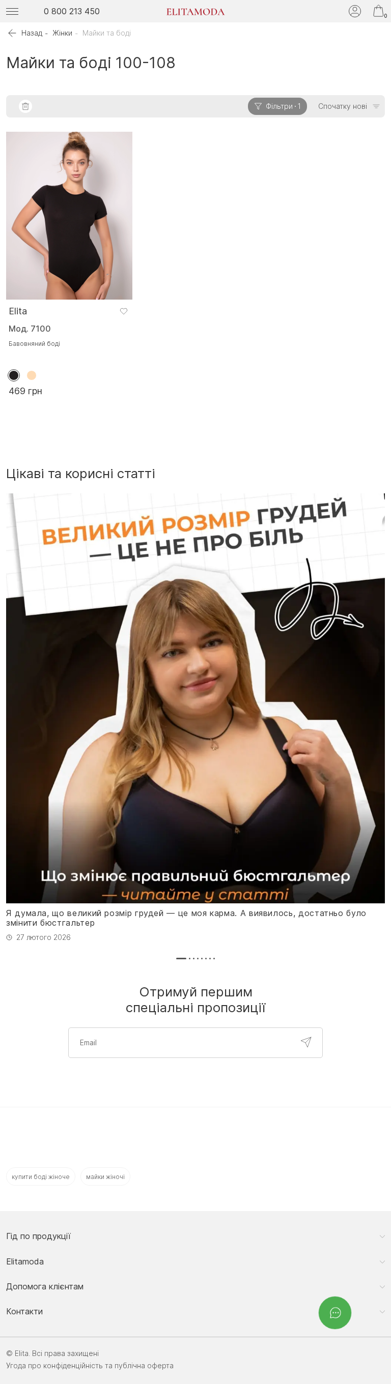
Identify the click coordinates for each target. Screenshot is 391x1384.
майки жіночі (105, 1177)
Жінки (62, 32)
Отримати (306, 1042)
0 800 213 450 (72, 11)
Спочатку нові (342, 106)
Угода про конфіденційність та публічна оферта (90, 1365)
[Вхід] (354, 11)
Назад (31, 32)
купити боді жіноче (41, 1177)
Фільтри (283, 106)
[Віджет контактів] (335, 1312)
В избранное (123, 311)
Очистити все (25, 106)
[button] (181, 958)
